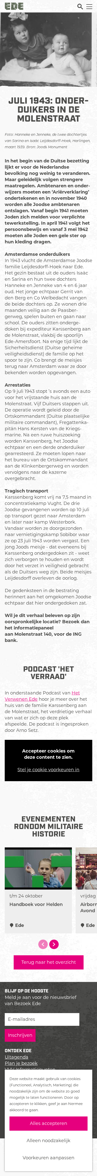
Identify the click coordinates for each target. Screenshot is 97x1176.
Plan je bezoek (21, 1063)
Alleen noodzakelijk (48, 1140)
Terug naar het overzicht (48, 962)
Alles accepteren (48, 1123)
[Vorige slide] (43, 944)
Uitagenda (16, 1057)
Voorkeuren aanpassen (48, 1158)
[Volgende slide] (54, 944)
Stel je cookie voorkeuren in (48, 769)
